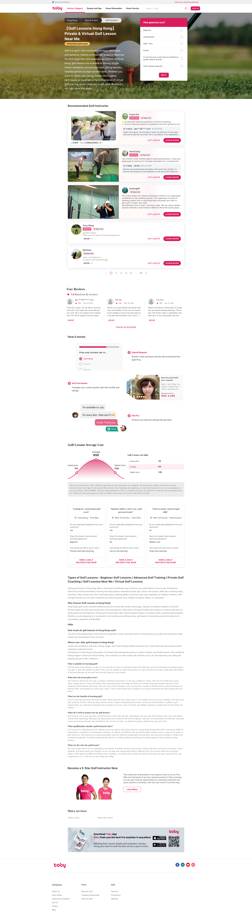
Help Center (57, 895)
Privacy (55, 906)
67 (141, 273)
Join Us (55, 902)
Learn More (132, 789)
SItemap (114, 899)
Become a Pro (87, 891)
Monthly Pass (87, 899)
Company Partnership (90, 895)
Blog (54, 910)
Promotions (115, 895)
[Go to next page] (146, 273)
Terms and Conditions (61, 899)
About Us (56, 891)
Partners (114, 891)
